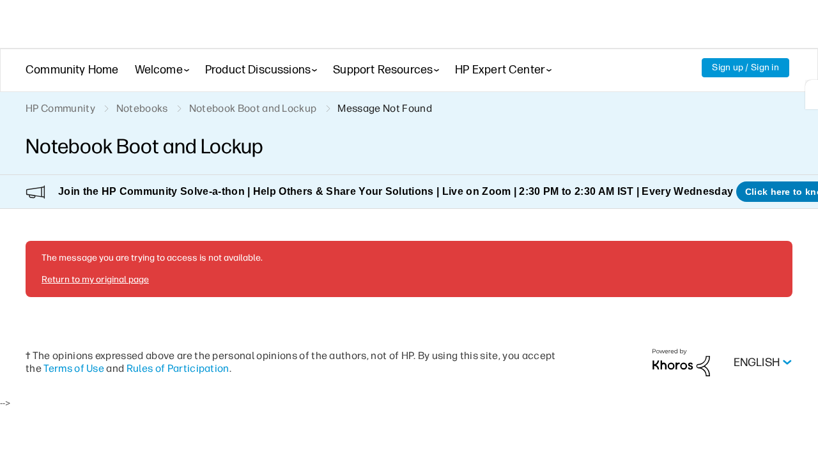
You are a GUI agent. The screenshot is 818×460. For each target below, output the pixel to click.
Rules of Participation (178, 368)
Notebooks (142, 108)
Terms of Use (73, 368)
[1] (811, 94)
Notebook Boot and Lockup (253, 108)
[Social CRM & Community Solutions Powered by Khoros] (681, 361)
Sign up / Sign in (745, 67)
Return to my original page (95, 279)
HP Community (60, 108)
